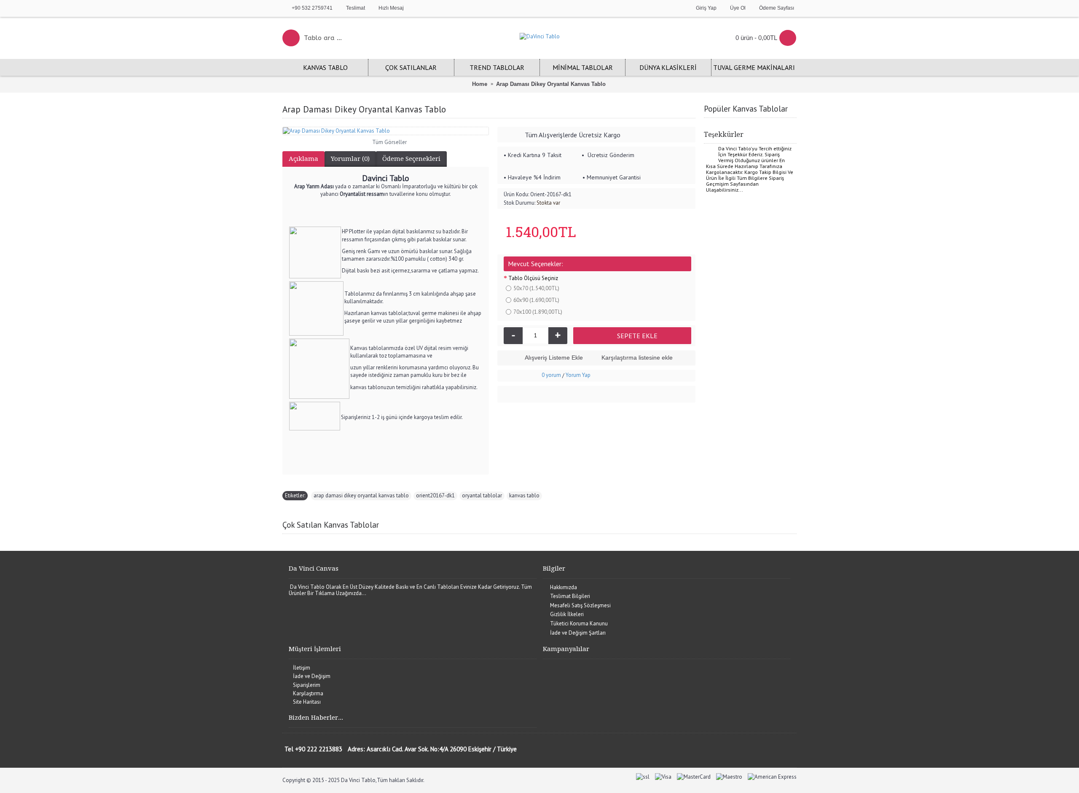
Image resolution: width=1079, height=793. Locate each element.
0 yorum (551, 375)
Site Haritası (307, 701)
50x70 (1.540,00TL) (536, 288)
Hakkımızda (563, 587)
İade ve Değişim (311, 676)
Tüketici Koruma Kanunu (579, 623)
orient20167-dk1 (435, 495)
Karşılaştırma (308, 693)
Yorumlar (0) (350, 159)
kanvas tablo (524, 495)
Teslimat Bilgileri (570, 596)
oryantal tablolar (482, 495)
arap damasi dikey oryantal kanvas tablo (361, 495)
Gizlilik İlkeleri (567, 614)
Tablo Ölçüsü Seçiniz (533, 278)
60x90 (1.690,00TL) (536, 300)
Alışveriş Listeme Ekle (554, 357)
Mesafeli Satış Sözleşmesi (580, 605)
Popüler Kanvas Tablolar (746, 109)
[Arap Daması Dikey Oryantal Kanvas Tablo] (385, 131)
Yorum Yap (578, 375)
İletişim (301, 667)
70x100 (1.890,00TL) (537, 311)
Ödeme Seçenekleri (411, 159)
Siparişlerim (306, 685)
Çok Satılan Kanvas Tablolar (330, 525)
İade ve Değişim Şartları (578, 632)
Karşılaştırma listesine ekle (637, 357)
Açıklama (303, 159)
